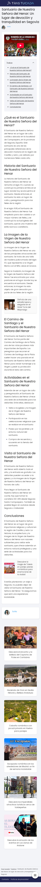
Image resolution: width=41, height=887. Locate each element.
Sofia (9, 27)
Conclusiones (15, 107)
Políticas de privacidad (19, 879)
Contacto (5, 879)
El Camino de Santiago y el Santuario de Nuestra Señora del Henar (21, 89)
